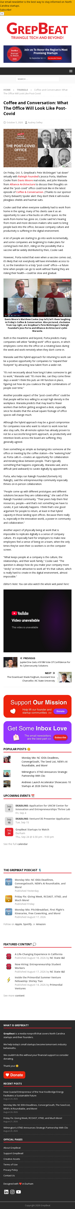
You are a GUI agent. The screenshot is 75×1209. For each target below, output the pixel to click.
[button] (70, 71)
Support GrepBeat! (13, 1153)
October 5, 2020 (15, 122)
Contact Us (9, 1175)
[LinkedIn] (6, 1192)
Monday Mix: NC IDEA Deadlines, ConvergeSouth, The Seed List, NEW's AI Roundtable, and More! (45, 761)
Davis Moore (25, 180)
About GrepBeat (12, 1147)
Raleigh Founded (28, 176)
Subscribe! (5, 9)
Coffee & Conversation (29, 192)
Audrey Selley (35, 122)
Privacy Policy (10, 1169)
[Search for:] (37, 78)
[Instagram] (12, 1192)
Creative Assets (11, 1158)
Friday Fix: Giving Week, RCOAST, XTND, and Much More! (32, 1118)
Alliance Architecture (22, 184)
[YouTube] (18, 1192)
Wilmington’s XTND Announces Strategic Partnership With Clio (35, 1127)
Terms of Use (10, 1164)
